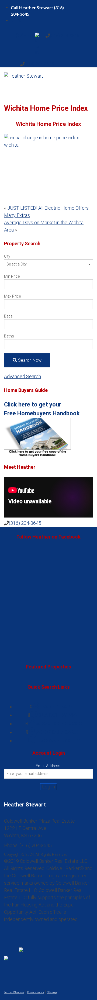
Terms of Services (14, 992)
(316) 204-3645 (64, 35)
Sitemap (52, 992)
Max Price (12, 296)
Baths (9, 336)
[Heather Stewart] (48, 82)
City (7, 256)
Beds (8, 316)
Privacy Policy (35, 992)
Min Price (12, 276)
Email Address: (48, 766)
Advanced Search (22, 376)
